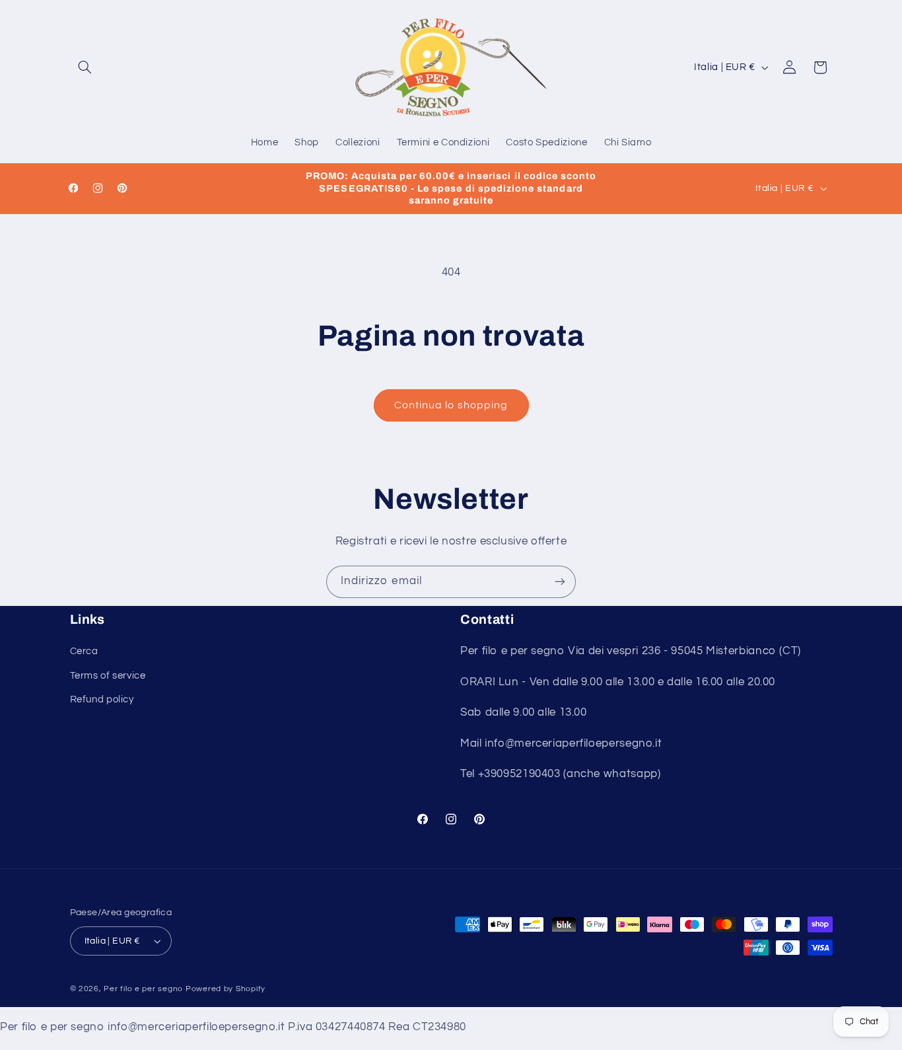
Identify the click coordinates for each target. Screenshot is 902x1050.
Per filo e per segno (143, 989)
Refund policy (102, 699)
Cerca (84, 651)
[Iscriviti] (560, 582)
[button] (85, 67)
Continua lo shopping (451, 405)
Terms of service (108, 676)
